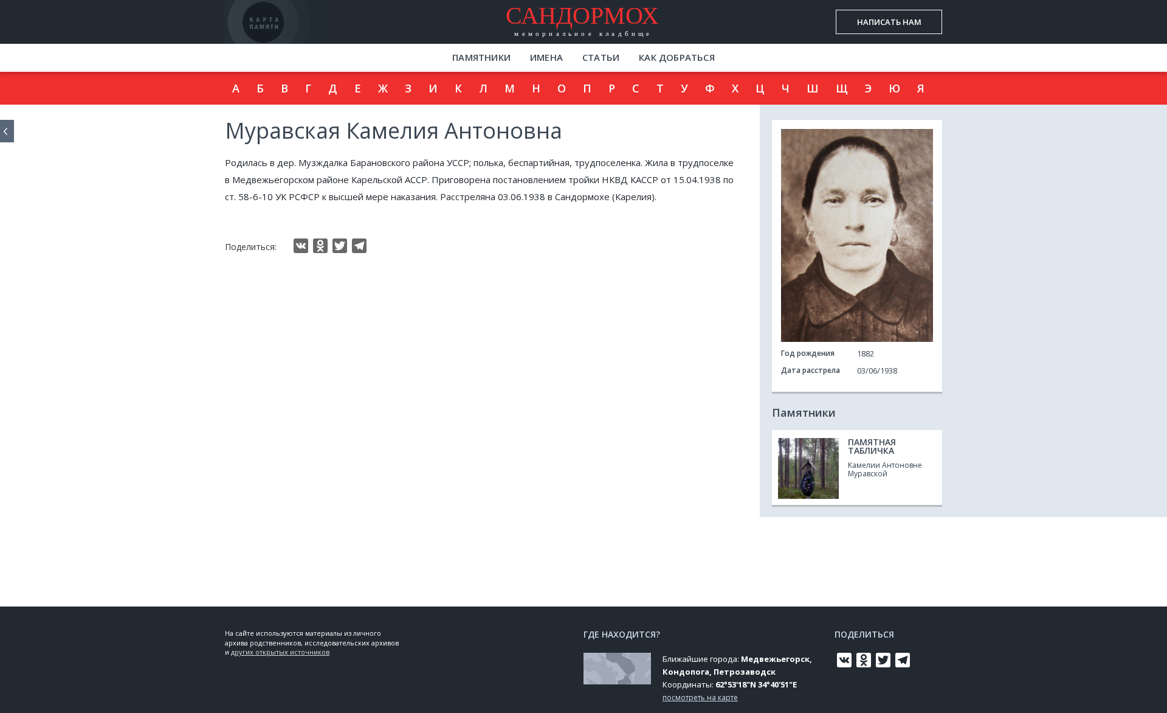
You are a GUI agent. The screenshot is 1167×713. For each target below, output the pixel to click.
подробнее (297, 33)
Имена (546, 57)
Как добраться (677, 57)
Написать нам (889, 21)
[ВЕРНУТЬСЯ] (7, 131)
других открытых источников (280, 651)
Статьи (600, 57)
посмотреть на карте (700, 697)
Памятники (481, 57)
